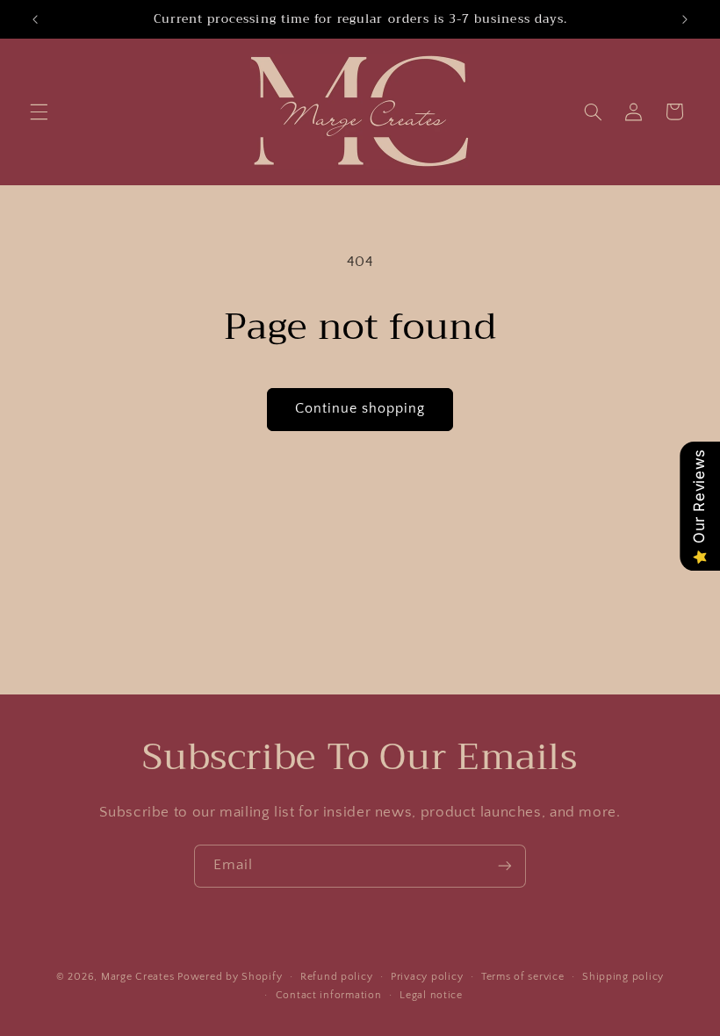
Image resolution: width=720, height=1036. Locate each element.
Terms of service (523, 976)
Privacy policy (427, 976)
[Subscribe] (505, 866)
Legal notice (431, 995)
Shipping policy (623, 976)
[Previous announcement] (35, 19)
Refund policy (336, 976)
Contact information (329, 995)
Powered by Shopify (229, 976)
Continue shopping (360, 408)
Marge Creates (138, 976)
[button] (38, 111)
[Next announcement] (685, 19)
